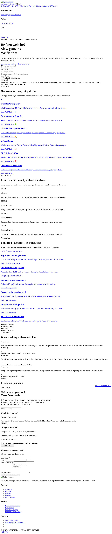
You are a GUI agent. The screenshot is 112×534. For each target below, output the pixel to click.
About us (8, 489)
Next (4, 423)
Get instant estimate (7, 4)
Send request (14, 475)
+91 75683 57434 (7, 23)
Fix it (4, 80)
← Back (4, 445)
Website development (12, 506)
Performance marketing (13, 512)
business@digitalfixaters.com (11, 15)
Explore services (24, 64)
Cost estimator (10, 497)
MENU (18, 4)
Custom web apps (11, 510)
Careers (7, 493)
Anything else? (6, 473)
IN (4, 37)
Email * (3, 460)
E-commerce (9, 508)
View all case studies (103, 386)
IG (2, 37)
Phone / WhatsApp (7, 462)
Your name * (5, 458)
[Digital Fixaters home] (7, 2)
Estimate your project (9, 64)
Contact (8, 495)
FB (6, 37)
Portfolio (8, 491)
